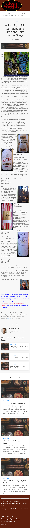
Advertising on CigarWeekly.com (10, 519)
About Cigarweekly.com (8, 521)
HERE (9, 318)
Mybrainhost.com (6, 503)
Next (17, 324)
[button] (28, 5)
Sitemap (3, 524)
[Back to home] (11, 5)
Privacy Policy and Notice (8, 516)
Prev (13, 324)
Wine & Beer (15, 21)
